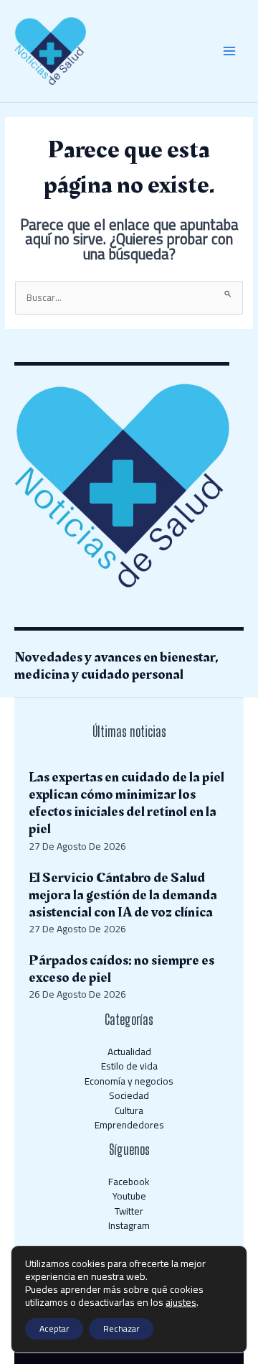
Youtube (129, 1196)
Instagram (129, 1225)
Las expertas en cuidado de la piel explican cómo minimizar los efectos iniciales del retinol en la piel (126, 803)
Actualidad (129, 1051)
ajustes (181, 1302)
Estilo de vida (129, 1066)
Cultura (129, 1110)
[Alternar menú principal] (229, 51)
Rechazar (121, 1328)
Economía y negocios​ (129, 1081)
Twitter (129, 1211)
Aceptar (54, 1328)
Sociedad (129, 1095)
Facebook (129, 1181)
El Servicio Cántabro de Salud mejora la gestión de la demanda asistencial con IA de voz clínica (123, 895)
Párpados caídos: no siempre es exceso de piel (121, 969)
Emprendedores (129, 1124)
